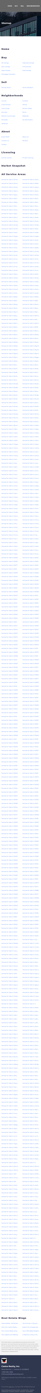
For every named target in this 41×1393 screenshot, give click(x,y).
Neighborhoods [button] (33, 6)
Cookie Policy (25, 1390)
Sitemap (22, 1391)
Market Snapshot (13, 165)
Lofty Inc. (11, 1386)
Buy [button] (16, 6)
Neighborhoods (12, 95)
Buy (4, 57)
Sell (4, 82)
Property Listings (14, 1391)
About (5, 131)
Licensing (8, 152)
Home (10, 6)
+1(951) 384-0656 (7, 1372)
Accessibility (29, 1391)
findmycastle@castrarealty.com (12, 1374)
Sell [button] (22, 6)
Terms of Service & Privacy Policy (10, 1390)
